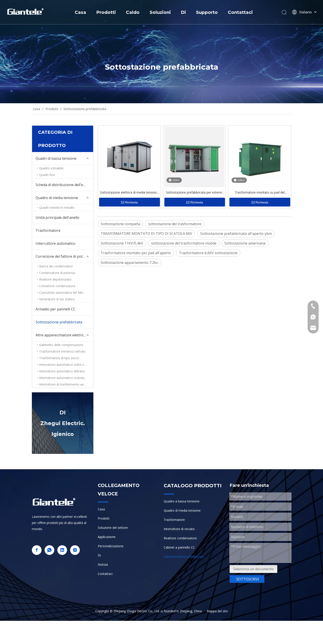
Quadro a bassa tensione (182, 501)
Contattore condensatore (57, 286)
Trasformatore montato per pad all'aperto (136, 252)
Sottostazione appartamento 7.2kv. (129, 262)
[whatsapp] (49, 550)
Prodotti (106, 12)
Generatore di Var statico (57, 299)
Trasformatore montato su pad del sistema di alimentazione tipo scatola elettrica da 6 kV (259, 193)
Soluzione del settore (113, 527)
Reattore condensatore (180, 538)
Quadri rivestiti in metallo (56, 207)
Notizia (103, 564)
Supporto (207, 12)
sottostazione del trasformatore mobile (183, 243)
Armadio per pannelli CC (55, 309)
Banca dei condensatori (56, 266)
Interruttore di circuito (179, 529)
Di (183, 12)
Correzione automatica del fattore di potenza (66, 292)
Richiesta (131, 202)
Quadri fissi (47, 175)
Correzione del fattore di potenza (63, 256)
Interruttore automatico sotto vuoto (65, 364)
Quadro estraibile (51, 168)
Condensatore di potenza (57, 273)
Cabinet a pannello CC (179, 547)
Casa (80, 12)
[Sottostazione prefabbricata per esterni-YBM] (194, 156)
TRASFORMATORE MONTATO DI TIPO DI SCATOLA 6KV (146, 233)
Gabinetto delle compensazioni (61, 345)
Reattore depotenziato (55, 279)
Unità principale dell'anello (57, 217)
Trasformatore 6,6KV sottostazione (208, 252)
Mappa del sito (217, 611)
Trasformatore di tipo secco (59, 358)
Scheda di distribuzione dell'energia (64, 184)
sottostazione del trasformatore (174, 223)
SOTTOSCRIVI (247, 579)
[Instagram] (75, 550)
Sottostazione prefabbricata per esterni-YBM (194, 193)
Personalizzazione (110, 546)
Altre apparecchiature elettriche (62, 335)
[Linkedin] (62, 550)
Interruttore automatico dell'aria (62, 371)
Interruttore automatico (55, 243)
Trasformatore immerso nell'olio (62, 351)
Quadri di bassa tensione (56, 158)
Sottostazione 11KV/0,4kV (122, 243)
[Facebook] (37, 550)
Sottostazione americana (244, 243)
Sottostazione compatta (120, 223)
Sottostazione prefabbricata (59, 322)
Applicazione (107, 537)
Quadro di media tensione (57, 197)
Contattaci (240, 12)
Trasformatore (48, 230)
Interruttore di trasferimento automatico (66, 384)
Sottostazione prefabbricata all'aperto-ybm (236, 233)
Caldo (133, 12)
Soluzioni (160, 12)
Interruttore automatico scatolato (63, 378)
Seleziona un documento (253, 569)
